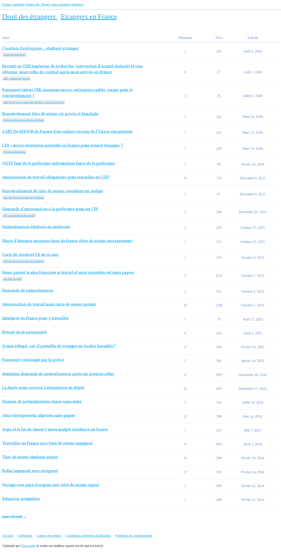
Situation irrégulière (21, 499)
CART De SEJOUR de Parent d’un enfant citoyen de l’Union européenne (67, 132)
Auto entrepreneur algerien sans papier (39, 415)
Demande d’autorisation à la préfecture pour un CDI (50, 209)
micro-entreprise (54, 102)
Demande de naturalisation (27, 290)
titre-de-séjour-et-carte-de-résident (23, 102)
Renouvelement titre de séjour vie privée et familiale (50, 114)
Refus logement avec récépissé (30, 471)
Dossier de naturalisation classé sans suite (41, 402)
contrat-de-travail (19, 78)
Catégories (25, 536)
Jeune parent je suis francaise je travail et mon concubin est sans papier (68, 272)
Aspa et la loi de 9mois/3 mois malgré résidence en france (55, 429)
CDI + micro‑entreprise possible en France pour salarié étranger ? (62, 145)
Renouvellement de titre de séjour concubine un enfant (52, 191)
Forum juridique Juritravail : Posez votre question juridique (42, 4)
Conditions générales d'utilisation (88, 536)
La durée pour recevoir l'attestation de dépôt (43, 388)
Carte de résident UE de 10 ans (30, 255)
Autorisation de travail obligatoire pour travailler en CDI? (56, 177)
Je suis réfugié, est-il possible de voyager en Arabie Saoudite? (58, 346)
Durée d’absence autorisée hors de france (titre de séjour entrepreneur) (67, 241)
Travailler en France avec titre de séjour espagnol (47, 443)
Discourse (28, 546)
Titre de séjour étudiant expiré (30, 457)
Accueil (7, 536)
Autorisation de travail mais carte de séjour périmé (49, 304)
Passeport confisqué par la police (33, 360)
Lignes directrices (49, 536)
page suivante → (14, 516)
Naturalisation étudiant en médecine (36, 227)
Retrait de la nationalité (24, 332)
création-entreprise (14, 54)
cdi (5, 215)
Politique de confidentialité (133, 536)
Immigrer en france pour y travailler (35, 318)
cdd (5, 78)
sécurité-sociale (12, 278)
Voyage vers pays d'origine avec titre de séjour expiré (50, 485)
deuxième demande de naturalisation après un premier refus (58, 374)
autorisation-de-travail (21, 215)
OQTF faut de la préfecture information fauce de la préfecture (58, 163)
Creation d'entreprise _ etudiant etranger (40, 48)
